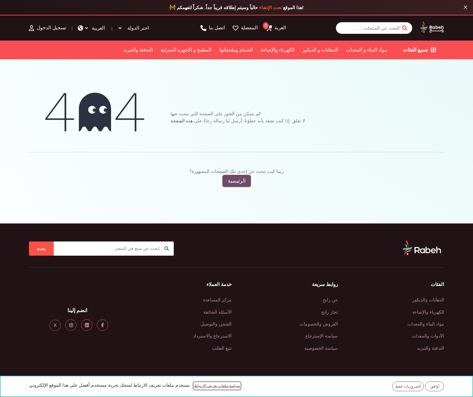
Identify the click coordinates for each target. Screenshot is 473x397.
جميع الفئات (415, 49)
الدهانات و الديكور (320, 49)
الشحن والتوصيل (216, 323)
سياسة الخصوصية (321, 348)
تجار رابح (329, 312)
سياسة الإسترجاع (321, 335)
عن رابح (330, 299)
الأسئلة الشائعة (217, 312)
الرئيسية (237, 181)
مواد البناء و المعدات (366, 49)
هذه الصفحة (182, 120)
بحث (41, 248)
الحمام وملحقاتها (236, 49)
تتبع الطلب (222, 348)
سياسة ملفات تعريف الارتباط (217, 385)
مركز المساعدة (217, 299)
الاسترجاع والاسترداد (212, 335)
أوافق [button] (434, 386)
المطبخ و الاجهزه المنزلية (186, 49)
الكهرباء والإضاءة (277, 49)
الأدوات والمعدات (428, 335)
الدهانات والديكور (428, 299)
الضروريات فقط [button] (408, 386)
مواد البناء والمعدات (425, 323)
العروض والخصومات (319, 323)
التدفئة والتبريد (138, 49)
